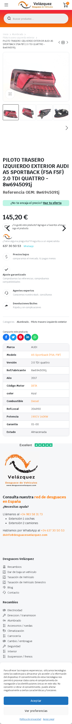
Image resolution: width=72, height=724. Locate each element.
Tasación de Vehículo (21, 577)
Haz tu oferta (52, 203)
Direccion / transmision (22, 615)
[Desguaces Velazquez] (36, 5)
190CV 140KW (39, 416)
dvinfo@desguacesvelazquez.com (25, 535)
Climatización (16, 630)
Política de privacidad (30, 719)
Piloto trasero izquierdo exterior (19, 37)
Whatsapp (29, 246)
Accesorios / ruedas (20, 625)
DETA (34, 385)
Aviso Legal (48, 719)
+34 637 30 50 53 (52, 530)
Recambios (15, 567)
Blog (10, 587)
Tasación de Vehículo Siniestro (27, 582)
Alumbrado (17, 34)
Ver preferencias (36, 711)
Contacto (13, 592)
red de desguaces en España (34, 499)
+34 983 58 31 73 (31, 514)
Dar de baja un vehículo (22, 572)
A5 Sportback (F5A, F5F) (46, 354)
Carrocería (14, 636)
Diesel (35, 401)
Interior (12, 651)
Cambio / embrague (20, 641)
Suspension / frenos (20, 656)
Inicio (5, 34)
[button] (10, 94)
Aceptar (36, 701)
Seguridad (14, 646)
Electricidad (15, 610)
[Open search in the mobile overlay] (36, 18)
